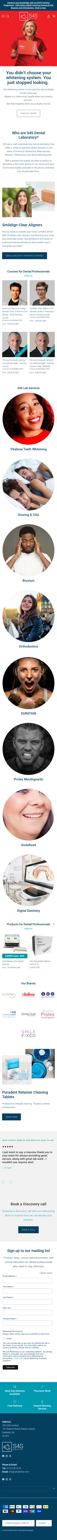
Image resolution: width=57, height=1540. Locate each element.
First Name (8, 1286)
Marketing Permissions (13, 1331)
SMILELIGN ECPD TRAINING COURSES (24, 256)
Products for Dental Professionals (28, 924)
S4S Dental (12, 1530)
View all (28, 276)
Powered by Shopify (25, 1530)
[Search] (9, 16)
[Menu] (3, 16)
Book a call (28, 1230)
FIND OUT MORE (28, 113)
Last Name (8, 1297)
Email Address (10, 1276)
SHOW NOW (11, 1117)
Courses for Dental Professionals (28, 271)
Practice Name (10, 1318)
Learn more (18, 1358)
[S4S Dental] (28, 16)
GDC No (7, 1308)
